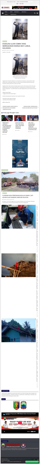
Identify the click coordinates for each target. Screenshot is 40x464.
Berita (11, 11)
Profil (6, 11)
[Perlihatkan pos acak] (37, 13)
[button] (7, 12)
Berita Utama (5, 41)
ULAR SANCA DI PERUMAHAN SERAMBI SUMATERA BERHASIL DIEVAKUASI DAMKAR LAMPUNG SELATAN (37, 226)
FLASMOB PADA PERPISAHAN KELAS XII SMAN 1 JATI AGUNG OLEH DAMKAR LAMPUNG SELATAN (17, 196)
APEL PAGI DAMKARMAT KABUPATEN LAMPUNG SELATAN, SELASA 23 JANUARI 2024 (32, 126)
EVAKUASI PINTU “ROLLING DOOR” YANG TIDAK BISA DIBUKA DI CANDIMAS (19, 125)
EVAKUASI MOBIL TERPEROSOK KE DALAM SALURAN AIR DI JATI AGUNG (29, 107)
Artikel (6, 14)
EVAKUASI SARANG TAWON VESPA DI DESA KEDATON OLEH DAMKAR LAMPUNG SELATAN (10, 108)
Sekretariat (16, 11)
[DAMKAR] (13, 443)
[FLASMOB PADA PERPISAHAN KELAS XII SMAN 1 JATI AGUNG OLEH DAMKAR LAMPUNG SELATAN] (20, 182)
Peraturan (24, 11)
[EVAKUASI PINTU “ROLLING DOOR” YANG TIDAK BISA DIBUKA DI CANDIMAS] (20, 115)
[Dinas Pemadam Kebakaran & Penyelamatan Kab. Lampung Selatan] (2, 13)
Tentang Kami (13, 14)
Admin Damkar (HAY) (11, 50)
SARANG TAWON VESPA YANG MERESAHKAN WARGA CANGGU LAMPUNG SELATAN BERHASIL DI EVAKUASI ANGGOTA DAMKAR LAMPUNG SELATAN (37, 282)
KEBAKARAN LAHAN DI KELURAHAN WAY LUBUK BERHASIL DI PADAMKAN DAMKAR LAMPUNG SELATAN (6, 127)
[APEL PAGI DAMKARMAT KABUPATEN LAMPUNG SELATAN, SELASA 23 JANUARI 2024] (33, 115)
